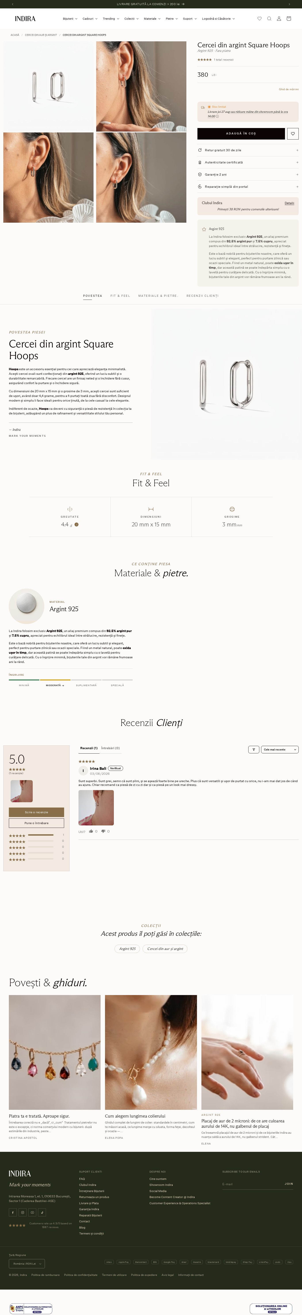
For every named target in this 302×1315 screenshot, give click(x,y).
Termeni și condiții (91, 1233)
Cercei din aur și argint (41, 34)
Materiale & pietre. (158, 295)
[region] (151, 639)
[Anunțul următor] (289, 4)
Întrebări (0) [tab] (110, 748)
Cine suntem (157, 1179)
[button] (69, 19)
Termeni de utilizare (114, 1275)
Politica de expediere (144, 1275)
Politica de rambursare (45, 1275)
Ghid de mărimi (289, 89)
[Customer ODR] (271, 1309)
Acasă (15, 34)
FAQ (82, 1179)
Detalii (289, 203)
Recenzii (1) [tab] (89, 748)
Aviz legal (168, 1275)
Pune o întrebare (36, 823)
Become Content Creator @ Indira (172, 1197)
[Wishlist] (259, 18)
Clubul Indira (87, 1185)
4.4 (69, 524)
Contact (84, 1221)
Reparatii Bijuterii (90, 1215)
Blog (82, 1227)
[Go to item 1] (22, 791)
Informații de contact (191, 1275)
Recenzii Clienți (203, 295)
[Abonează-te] (289, 1184)
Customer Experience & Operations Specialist (179, 1203)
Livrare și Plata (89, 1203)
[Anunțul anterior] (12, 4)
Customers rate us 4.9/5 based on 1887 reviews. (50, 1225)
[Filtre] (253, 749)
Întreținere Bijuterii (91, 1191)
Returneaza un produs (94, 1197)
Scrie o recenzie (36, 812)
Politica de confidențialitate (80, 1275)
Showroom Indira (161, 1185)
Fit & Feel (120, 295)
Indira (23, 1275)
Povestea (93, 295)
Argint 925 (127, 949)
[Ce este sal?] (31, 1309)
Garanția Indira (89, 1209)
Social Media (157, 1191)
